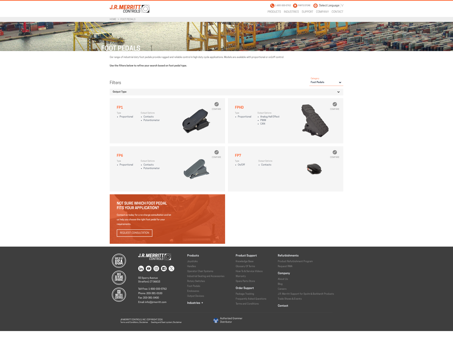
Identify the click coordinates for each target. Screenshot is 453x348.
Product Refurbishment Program (295, 261)
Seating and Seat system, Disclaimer (166, 322)
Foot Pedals (193, 286)
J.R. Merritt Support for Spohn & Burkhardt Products (306, 294)
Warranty (241, 276)
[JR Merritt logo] (129, 9)
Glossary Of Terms (245, 266)
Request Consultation (134, 233)
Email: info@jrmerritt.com (152, 302)
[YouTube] (149, 268)
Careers (282, 289)
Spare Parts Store (245, 281)
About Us (283, 279)
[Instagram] (156, 268)
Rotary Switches (196, 281)
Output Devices (195, 296)
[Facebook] (164, 268)
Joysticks (192, 261)
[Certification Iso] (122, 295)
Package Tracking (245, 294)
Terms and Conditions (247, 304)
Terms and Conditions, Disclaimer (134, 322)
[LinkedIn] (141, 268)
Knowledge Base (245, 261)
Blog (280, 284)
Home (113, 19)
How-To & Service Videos (249, 271)
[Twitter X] (172, 268)
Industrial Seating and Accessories (205, 276)
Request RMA (285, 266)
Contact (337, 12)
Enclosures (193, 291)
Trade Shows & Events (290, 299)
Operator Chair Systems (200, 271)
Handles (191, 266)
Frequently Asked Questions (251, 299)
